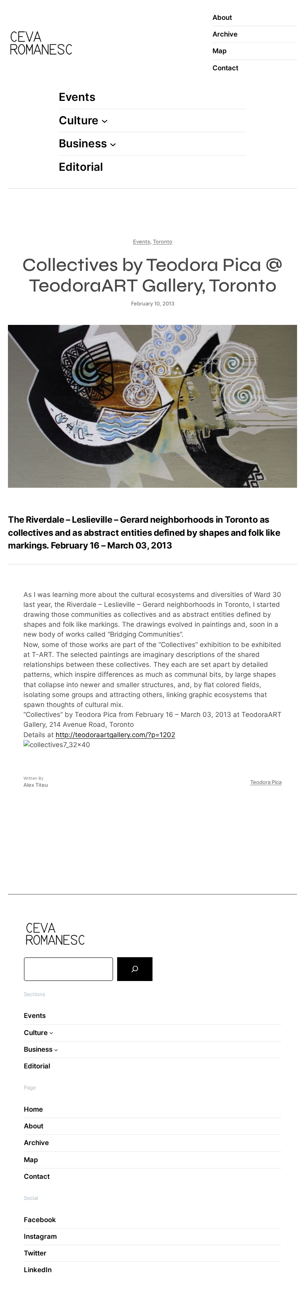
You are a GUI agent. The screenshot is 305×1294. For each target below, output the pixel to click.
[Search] (134, 969)
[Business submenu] (113, 144)
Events (141, 241)
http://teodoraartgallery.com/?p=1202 (115, 735)
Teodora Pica (266, 782)
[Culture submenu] (104, 120)
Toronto (162, 241)
